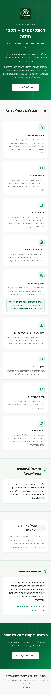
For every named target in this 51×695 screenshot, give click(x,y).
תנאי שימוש (22, 606)
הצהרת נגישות (38, 610)
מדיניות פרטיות (38, 606)
